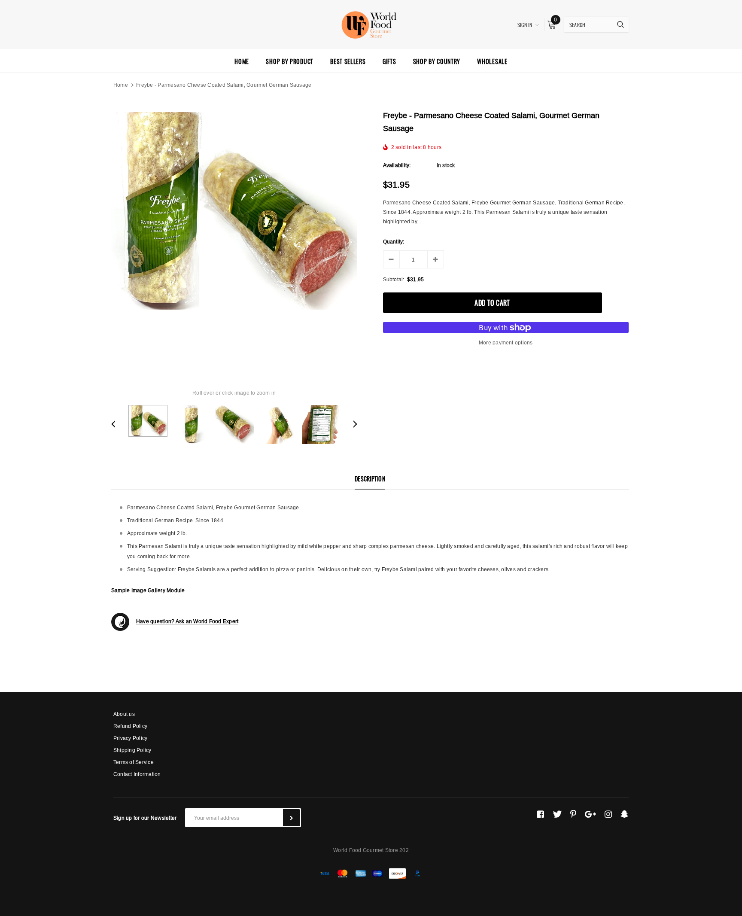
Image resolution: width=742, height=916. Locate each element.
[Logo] (371, 23)
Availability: (397, 165)
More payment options (506, 342)
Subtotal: (393, 279)
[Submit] (291, 817)
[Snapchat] (624, 814)
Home (120, 85)
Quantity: (393, 241)
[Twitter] (557, 814)
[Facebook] (540, 814)
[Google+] (590, 814)
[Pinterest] (573, 814)
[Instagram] (608, 814)
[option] (234, 211)
